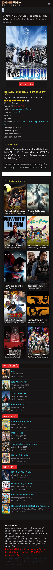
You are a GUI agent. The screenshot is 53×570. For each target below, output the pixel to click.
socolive (9, 558)
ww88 (17, 558)
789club (39, 561)
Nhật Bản (17, 112)
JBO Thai (10, 564)
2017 (11, 115)
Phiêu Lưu (27, 109)
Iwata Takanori (19, 121)
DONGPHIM (11, 525)
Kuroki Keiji (32, 121)
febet (18, 564)
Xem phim (27, 84)
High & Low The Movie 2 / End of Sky (28, 167)
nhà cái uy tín (12, 561)
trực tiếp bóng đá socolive (34, 558)
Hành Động (17, 109)
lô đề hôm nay (27, 561)
